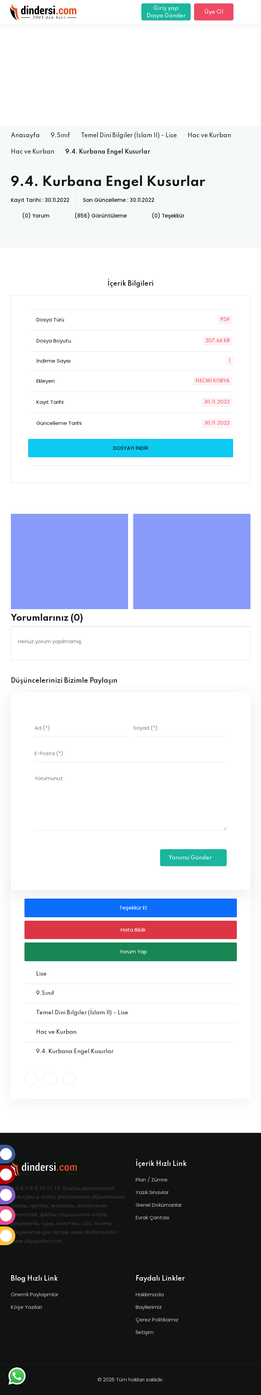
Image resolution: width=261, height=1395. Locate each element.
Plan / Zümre (152, 1179)
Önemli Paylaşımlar (34, 1294)
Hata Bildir (132, 929)
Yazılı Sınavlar (152, 1192)
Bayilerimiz (149, 1307)
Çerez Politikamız (157, 1319)
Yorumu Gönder (191, 858)
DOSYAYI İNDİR (130, 447)
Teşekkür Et (132, 907)
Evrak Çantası (152, 1217)
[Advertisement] (130, 75)
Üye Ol (213, 12)
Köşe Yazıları (26, 1307)
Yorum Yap (132, 951)
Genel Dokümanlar (159, 1204)
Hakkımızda (150, 1294)
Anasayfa (25, 135)
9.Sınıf (60, 135)
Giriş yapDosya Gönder (166, 12)
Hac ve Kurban (209, 135)
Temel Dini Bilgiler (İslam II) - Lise (129, 135)
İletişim (145, 1332)
